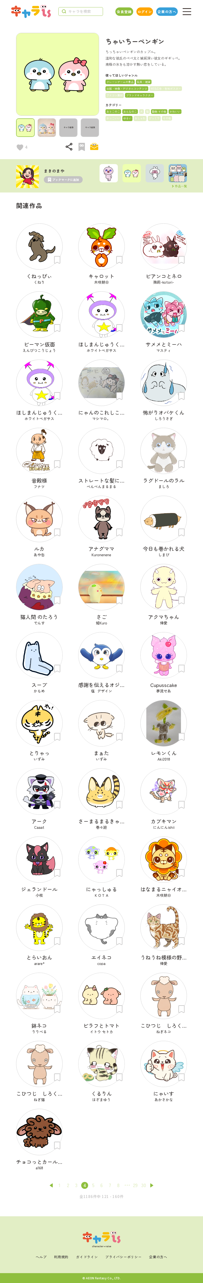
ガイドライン (87, 1256)
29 (135, 1185)
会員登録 (124, 11)
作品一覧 (181, 186)
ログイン (145, 11)
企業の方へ (167, 11)
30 (143, 1185)
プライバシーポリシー (123, 1256)
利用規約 (61, 1256)
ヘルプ (41, 1256)
